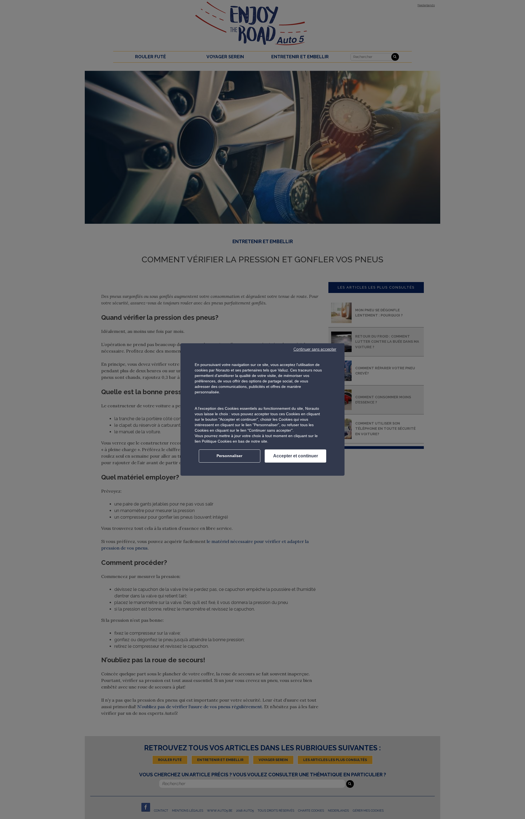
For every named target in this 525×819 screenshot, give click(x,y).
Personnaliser (229, 456)
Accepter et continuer (295, 456)
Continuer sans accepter (314, 349)
